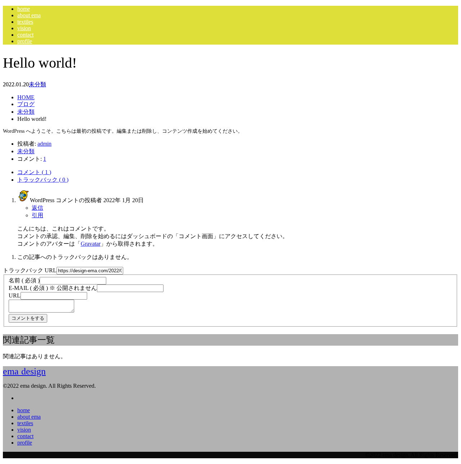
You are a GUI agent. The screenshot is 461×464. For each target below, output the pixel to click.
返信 (37, 208)
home (23, 9)
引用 (37, 215)
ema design (24, 371)
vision (24, 28)
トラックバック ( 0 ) (42, 180)
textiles (25, 22)
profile (24, 41)
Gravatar (90, 244)
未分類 (37, 84)
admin (44, 144)
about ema (29, 15)
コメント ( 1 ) (34, 172)
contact (25, 35)
